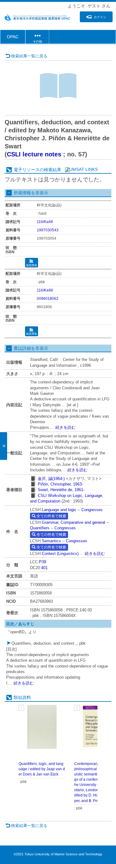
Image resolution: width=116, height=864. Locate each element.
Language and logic (59, 509)
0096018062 (47, 298)
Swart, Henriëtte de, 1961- (61, 489)
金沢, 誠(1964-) (51, 478)
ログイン (100, 17)
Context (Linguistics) (60, 553)
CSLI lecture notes (34, 154)
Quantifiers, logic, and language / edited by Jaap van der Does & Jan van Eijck (42, 769)
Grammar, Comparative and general (73, 522)
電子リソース (27, 169)
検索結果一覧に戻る (29, 56)
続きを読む (65, 427)
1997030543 (47, 230)
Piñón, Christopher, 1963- (60, 484)
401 (44, 567)
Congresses (92, 509)
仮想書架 (31, 265)
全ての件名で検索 (51, 516)
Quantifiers (39, 528)
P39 (42, 562)
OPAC (13, 36)
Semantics (51, 541)
